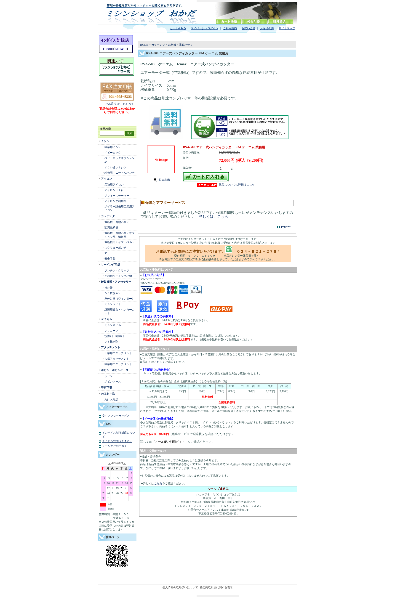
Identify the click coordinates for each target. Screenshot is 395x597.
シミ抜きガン (112, 293)
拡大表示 (164, 179)
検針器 (108, 287)
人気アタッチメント (116, 358)
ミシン (105, 141)
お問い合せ (248, 28)
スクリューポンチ (115, 247)
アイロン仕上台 (114, 190)
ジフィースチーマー (116, 195)
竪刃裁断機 (111, 227)
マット (108, 253)
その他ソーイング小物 (118, 276)
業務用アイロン (114, 184)
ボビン (108, 376)
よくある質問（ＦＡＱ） (117, 441)
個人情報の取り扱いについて (180, 587)
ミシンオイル (112, 325)
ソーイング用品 (110, 264)
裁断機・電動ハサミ (116, 222)
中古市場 (106, 387)
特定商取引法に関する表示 (216, 587)
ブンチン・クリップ (116, 270)
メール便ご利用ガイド (116, 446)
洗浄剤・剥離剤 (114, 336)
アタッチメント (110, 347)
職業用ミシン (112, 147)
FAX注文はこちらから (120, 104)
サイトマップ (287, 28)
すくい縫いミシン (115, 167)
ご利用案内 (230, 28)
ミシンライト (112, 304)
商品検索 (105, 128)
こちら (158, 362)
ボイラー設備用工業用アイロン (119, 208)
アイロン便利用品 (115, 201)
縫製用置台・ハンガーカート (119, 311)
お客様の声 (267, 28)
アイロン (106, 178)
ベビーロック (112, 152)
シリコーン (111, 330)
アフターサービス (117, 407)
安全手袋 (109, 258)
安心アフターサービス (116, 415)
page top (286, 226)
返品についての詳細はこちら (237, 184)
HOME (144, 44)
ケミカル (106, 319)
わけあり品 (108, 393)
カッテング (108, 216)
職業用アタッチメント (118, 364)
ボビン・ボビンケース (114, 370)
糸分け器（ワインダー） (119, 298)
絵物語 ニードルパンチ (119, 172)
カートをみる (178, 28)
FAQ (108, 423)
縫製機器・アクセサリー (116, 281)
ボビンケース (112, 381)
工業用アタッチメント (118, 353)
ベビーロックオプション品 (119, 160)
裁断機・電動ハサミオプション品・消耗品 (119, 235)
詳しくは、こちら (213, 216)
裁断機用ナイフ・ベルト (119, 242)
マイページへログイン (204, 28)
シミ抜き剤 (111, 341)
